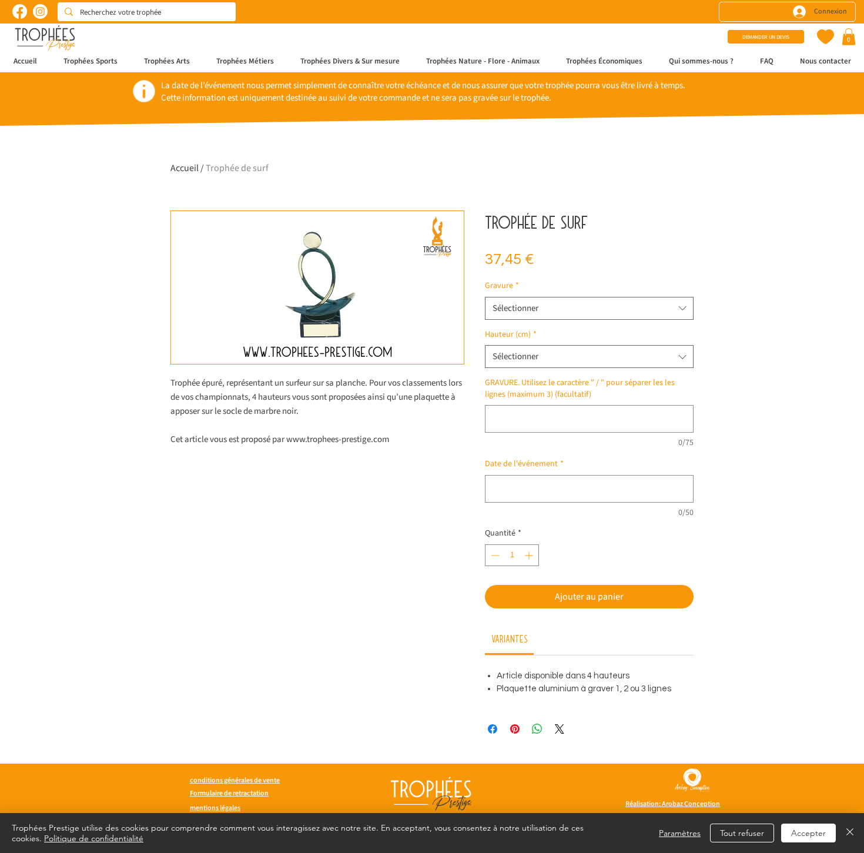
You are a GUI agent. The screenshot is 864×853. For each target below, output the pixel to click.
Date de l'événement (524, 464)
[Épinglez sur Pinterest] (515, 729)
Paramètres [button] (680, 833)
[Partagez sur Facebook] (492, 729)
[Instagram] (40, 11)
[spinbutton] (512, 555)
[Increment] (530, 555)
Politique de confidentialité (93, 838)
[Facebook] (19, 11)
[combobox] (589, 308)
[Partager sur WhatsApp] (537, 729)
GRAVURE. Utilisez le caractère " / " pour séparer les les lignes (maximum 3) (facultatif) (580, 388)
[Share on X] (559, 729)
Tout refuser (742, 833)
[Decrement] (494, 555)
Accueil (184, 168)
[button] (849, 36)
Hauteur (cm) (511, 334)
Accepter (808, 833)
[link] (509, 638)
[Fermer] (850, 833)
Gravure (502, 286)
